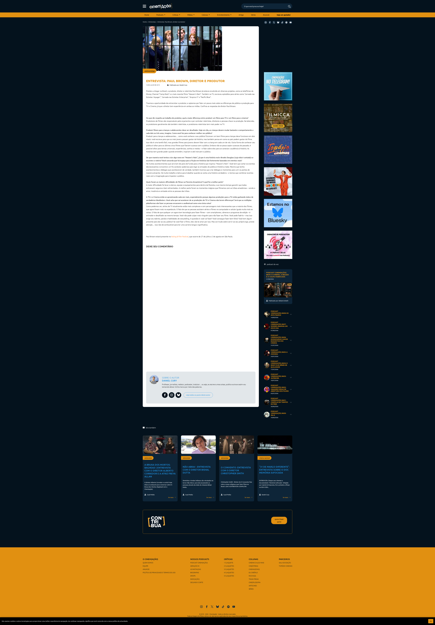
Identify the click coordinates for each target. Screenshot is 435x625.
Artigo (241, 15)
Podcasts (159, 15)
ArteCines (253, 585)
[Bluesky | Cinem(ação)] (278, 213)
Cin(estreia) (253, 566)
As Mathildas (195, 569)
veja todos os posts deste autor (198, 395)
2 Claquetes (229, 566)
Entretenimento (223, 15)
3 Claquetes (229, 569)
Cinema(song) (254, 569)
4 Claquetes (229, 572)
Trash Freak (254, 579)
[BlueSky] (278, 22)
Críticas (175, 15)
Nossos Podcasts (199, 559)
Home (146, 15)
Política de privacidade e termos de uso (159, 572)
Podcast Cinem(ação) (199, 562)
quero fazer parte (279, 520)
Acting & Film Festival (179, 236)
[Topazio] (278, 149)
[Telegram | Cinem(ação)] (278, 86)
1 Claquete (228, 562)
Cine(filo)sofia (254, 582)
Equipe (145, 566)
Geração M (194, 566)
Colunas (205, 15)
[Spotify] (286, 22)
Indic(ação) (194, 579)
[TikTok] (282, 22)
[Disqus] (200, 277)
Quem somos (148, 562)
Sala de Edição (285, 562)
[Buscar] (289, 6)
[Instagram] (265, 22)
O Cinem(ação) (150, 559)
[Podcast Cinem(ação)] (278, 181)
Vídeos (190, 15)
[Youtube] (290, 22)
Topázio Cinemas (285, 566)
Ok (431, 621)
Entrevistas (152, 22)
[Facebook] (270, 22)
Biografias (194, 572)
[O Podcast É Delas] (278, 244)
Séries (253, 15)
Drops (192, 576)
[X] (274, 22)
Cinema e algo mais (256, 562)
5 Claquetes (229, 576)
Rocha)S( (252, 576)
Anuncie (266, 15)
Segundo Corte (196, 582)
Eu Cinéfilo (253, 572)
